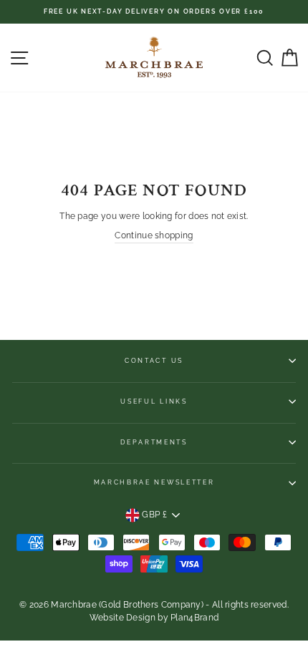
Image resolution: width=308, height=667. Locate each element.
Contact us (154, 360)
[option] (154, 11)
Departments (153, 442)
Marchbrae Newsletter (154, 482)
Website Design (122, 618)
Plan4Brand (194, 618)
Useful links (153, 401)
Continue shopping (154, 235)
